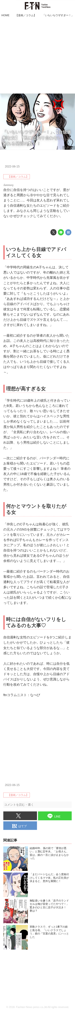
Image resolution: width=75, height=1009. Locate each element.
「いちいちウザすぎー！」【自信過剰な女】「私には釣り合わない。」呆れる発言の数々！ (37, 138)
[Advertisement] (37, 55)
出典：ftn (69, 147)
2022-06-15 (12, 166)
